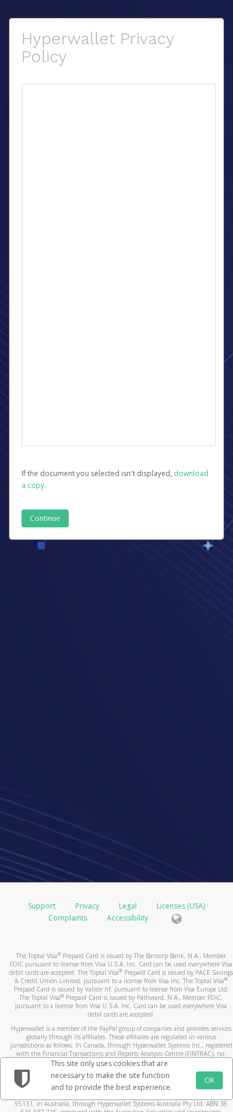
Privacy (87, 906)
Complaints (68, 918)
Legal (128, 906)
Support (42, 906)
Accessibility (127, 918)
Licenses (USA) (181, 906)
